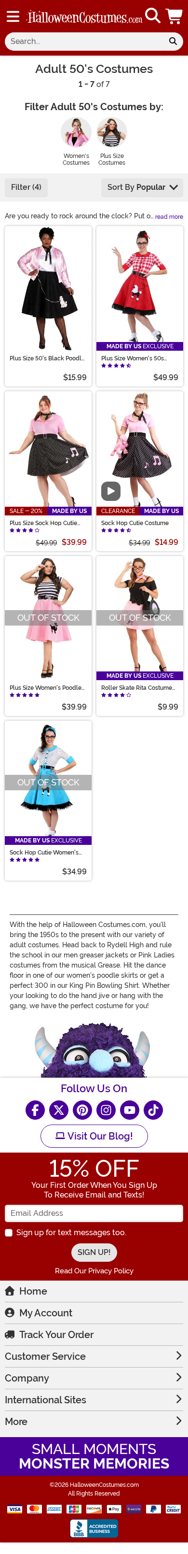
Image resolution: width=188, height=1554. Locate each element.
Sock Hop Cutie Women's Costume (44, 852)
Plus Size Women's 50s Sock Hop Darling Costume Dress (138, 358)
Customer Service (45, 1356)
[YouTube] (129, 1110)
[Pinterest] (82, 1110)
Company (27, 1378)
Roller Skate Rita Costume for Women (136, 688)
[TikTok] (153, 1110)
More (16, 1421)
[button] (175, 16)
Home (33, 1291)
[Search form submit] (173, 41)
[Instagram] (106, 1110)
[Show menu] (13, 16)
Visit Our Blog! (99, 1136)
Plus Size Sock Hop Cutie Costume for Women (43, 523)
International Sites (45, 1400)
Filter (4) (26, 187)
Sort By (136, 187)
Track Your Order (56, 1334)
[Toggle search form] (153, 16)
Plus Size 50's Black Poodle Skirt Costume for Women (47, 358)
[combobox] (84, 41)
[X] (58, 1110)
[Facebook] (35, 1110)
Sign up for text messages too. (71, 1232)
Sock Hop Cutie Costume (135, 523)
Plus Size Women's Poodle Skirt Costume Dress (45, 688)
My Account (45, 1313)
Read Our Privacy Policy (94, 1271)
